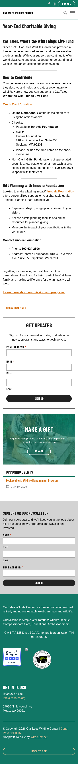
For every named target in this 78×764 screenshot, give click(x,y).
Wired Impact (38, 737)
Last (8, 388)
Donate (66, 3)
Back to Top (39, 751)
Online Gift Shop (16, 308)
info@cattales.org (14, 697)
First (9, 373)
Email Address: (16, 347)
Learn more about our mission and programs (34, 292)
